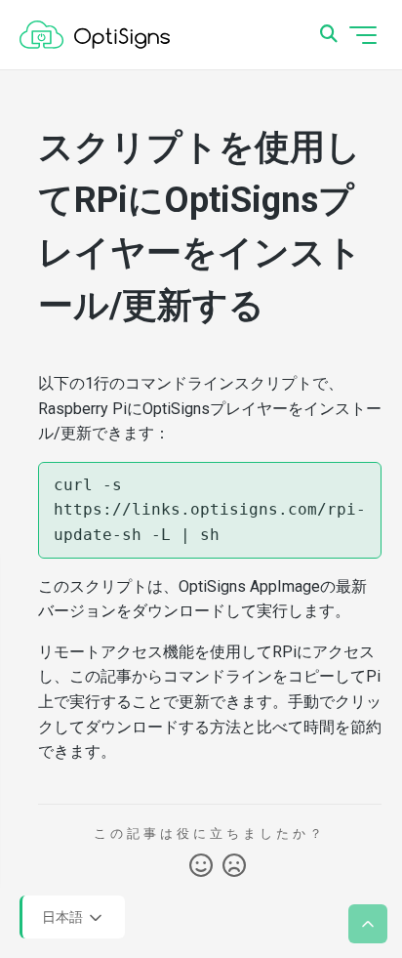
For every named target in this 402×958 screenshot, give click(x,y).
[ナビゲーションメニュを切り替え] (362, 35)
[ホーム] (95, 35)
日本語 (64, 916)
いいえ (234, 866)
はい (201, 866)
